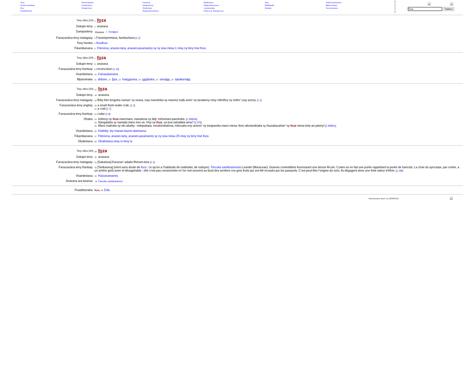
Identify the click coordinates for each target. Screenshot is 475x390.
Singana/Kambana (150, 11)
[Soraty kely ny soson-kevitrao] (451, 199)
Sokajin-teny (86, 8)
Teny (22, 2)
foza (143, 167)
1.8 (108, 114)
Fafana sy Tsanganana (214, 11)
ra (114, 79)
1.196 (399, 170)
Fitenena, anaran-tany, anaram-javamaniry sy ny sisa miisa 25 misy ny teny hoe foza (153, 136)
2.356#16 (191, 119)
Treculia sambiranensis (226, 167)
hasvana (129, 79)
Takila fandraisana (333, 2)
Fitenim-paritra (87, 2)
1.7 (108, 108)
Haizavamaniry (108, 175)
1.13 (116, 69)
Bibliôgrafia (269, 5)
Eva (22, 8)
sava (165, 79)
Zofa (107, 190)
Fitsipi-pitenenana (211, 5)
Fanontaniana (332, 8)
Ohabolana (147, 8)
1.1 (138, 38)
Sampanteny (147, 5)
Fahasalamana (108, 74)
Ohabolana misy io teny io (115, 141)
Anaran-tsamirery (27, 5)
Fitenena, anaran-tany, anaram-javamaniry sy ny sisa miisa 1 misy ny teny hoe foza (151, 48)
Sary (267, 2)
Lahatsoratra (209, 8)
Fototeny (146, 2)
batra (148, 79)
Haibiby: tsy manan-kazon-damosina (122, 130)
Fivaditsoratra (26, 11)
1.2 (132, 105)
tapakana (182, 79)
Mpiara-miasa (331, 5)
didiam (102, 79)
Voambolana (86, 5)
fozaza (113, 31)
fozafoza (101, 43)
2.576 (198, 122)
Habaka (268, 8)
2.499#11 (330, 125)
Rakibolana (208, 2)
